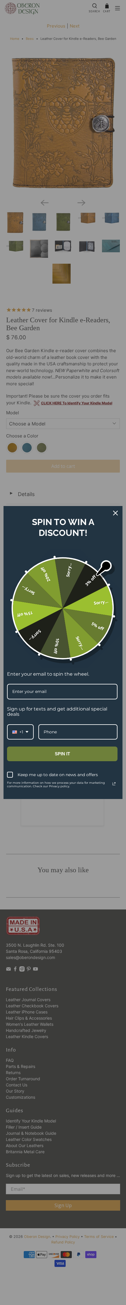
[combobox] (20, 732)
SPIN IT (62, 753)
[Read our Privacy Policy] (114, 783)
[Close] (115, 513)
